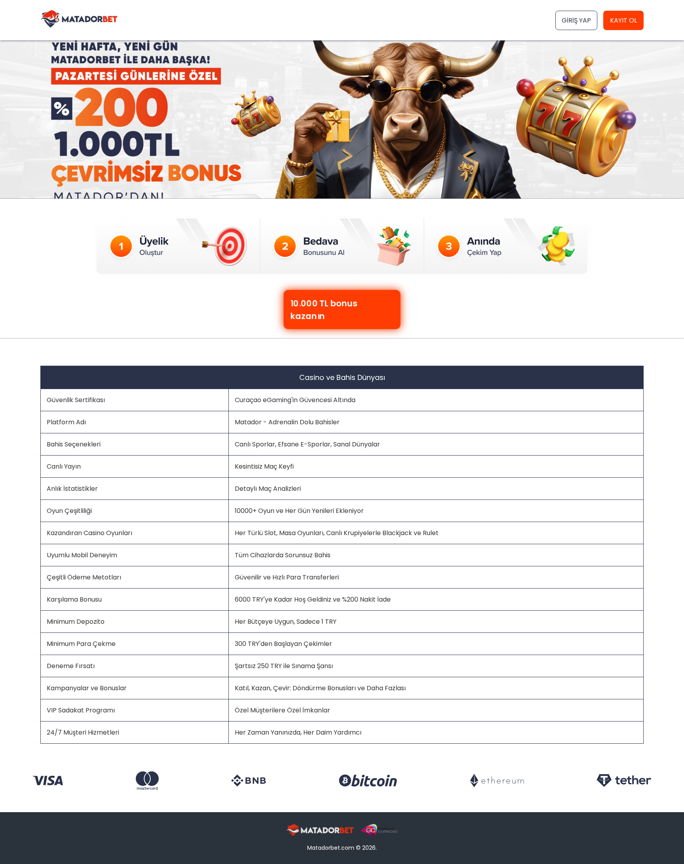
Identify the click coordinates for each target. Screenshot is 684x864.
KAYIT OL (623, 20)
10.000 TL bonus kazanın (326, 309)
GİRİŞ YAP (576, 20)
